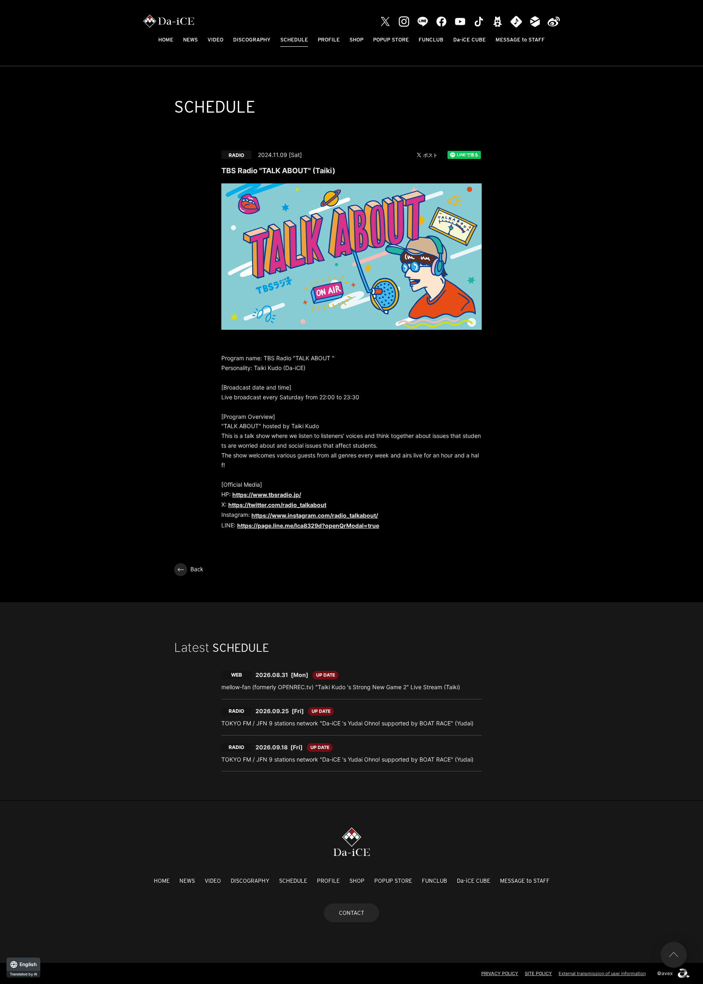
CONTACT (351, 913)
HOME (165, 40)
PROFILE (329, 40)
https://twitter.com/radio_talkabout (277, 504)
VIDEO (215, 40)
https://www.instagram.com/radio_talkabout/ (314, 515)
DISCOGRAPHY (252, 40)
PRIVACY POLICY (499, 973)
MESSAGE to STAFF (520, 40)
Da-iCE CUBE (469, 40)
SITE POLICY (538, 973)
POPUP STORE (391, 40)
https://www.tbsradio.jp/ (266, 494)
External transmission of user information (602, 973)
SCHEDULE (294, 40)
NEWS (190, 40)
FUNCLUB (431, 40)
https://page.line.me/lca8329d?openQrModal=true (308, 525)
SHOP (356, 40)
